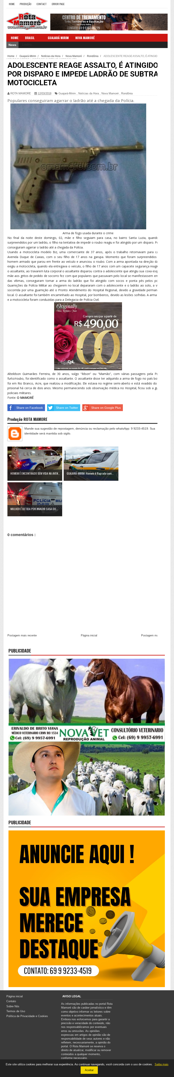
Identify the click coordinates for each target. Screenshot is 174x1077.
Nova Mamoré (110, 93)
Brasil (30, 37)
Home (12, 4)
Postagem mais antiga (155, 635)
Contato (11, 1001)
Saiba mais (161, 1064)
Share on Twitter (67, 407)
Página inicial (89, 635)
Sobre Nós (12, 1006)
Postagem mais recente (22, 635)
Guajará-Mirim (67, 93)
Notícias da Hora (88, 93)
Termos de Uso (15, 1011)
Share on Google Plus (106, 407)
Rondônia (127, 93)
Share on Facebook (29, 407)
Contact (41, 4)
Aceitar (89, 1070)
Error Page (58, 4)
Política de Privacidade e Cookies (27, 1016)
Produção (25, 4)
